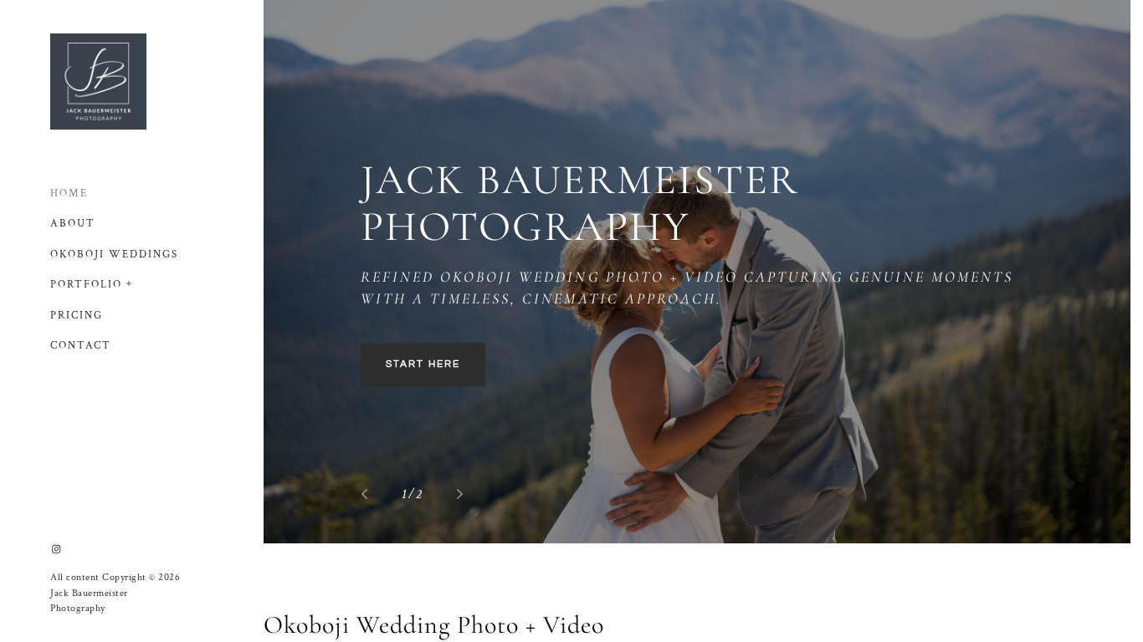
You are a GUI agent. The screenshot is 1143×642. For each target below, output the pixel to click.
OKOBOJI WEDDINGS (114, 254)
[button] (129, 281)
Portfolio (86, 285)
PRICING (76, 315)
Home (69, 193)
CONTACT (80, 346)
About (72, 224)
